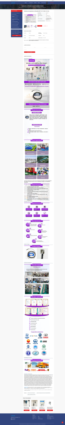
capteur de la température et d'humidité (25, 7)
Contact (17, 35)
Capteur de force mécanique (15, 24)
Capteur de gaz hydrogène (15, 25)
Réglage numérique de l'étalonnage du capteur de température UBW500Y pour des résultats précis (26, 408)
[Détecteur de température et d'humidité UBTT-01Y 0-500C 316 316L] (30, 18)
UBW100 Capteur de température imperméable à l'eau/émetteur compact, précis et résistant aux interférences (34, 408)
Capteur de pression (14, 14)
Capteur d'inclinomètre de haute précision (15, 19)
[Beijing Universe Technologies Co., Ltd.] (13, 2)
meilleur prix (26, 410)
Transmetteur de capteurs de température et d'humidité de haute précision (42, 408)
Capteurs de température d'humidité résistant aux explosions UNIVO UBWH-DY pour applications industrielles (50, 408)
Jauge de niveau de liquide (15, 21)
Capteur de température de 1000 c (31, 394)
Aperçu (20, 7)
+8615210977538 (16, 33)
